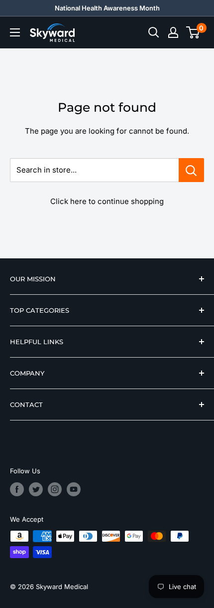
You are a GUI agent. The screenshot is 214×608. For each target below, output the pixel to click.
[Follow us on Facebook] (17, 489)
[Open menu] (15, 32)
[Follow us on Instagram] (55, 489)
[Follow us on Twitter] (36, 489)
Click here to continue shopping (107, 201)
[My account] (173, 32)
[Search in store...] (191, 170)
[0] (193, 32)
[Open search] (153, 32)
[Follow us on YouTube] (74, 489)
